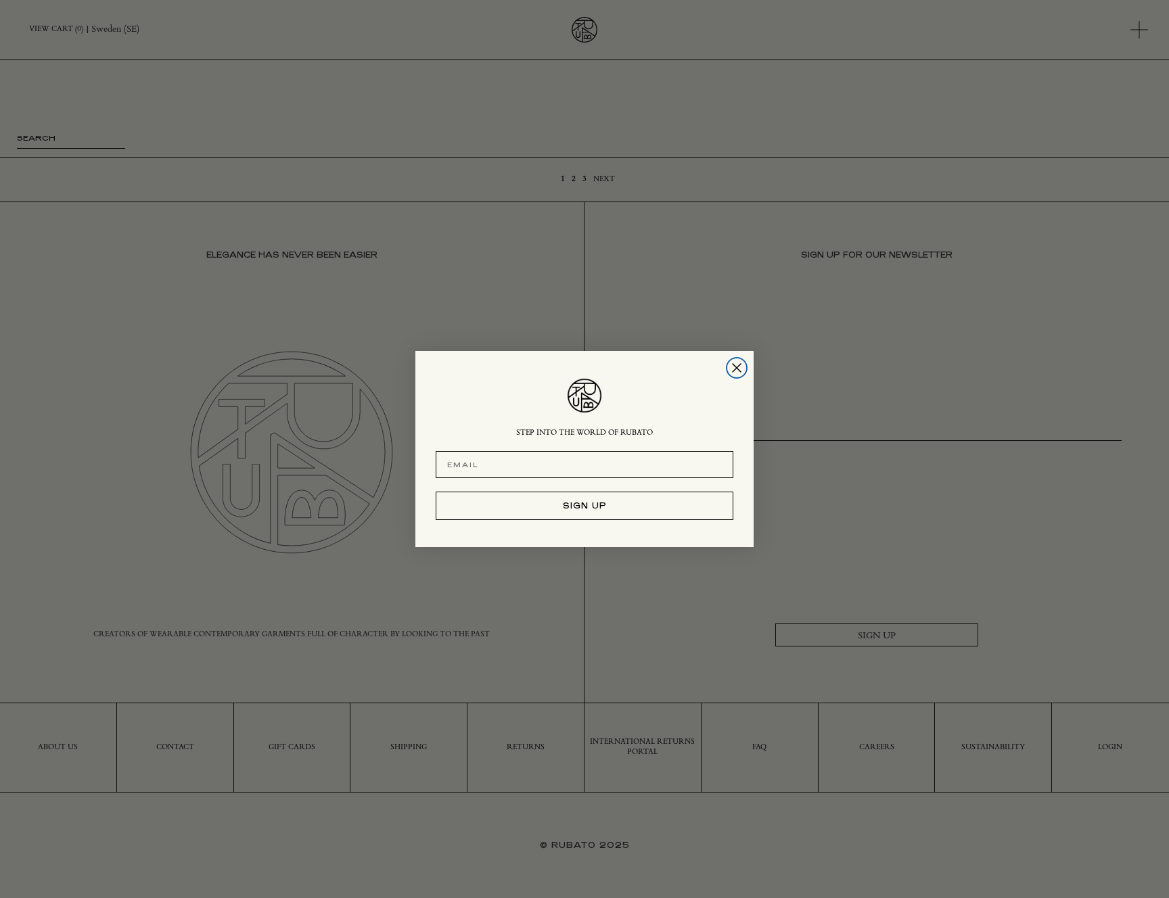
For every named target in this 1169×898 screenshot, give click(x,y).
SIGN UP (585, 505)
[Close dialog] (737, 368)
